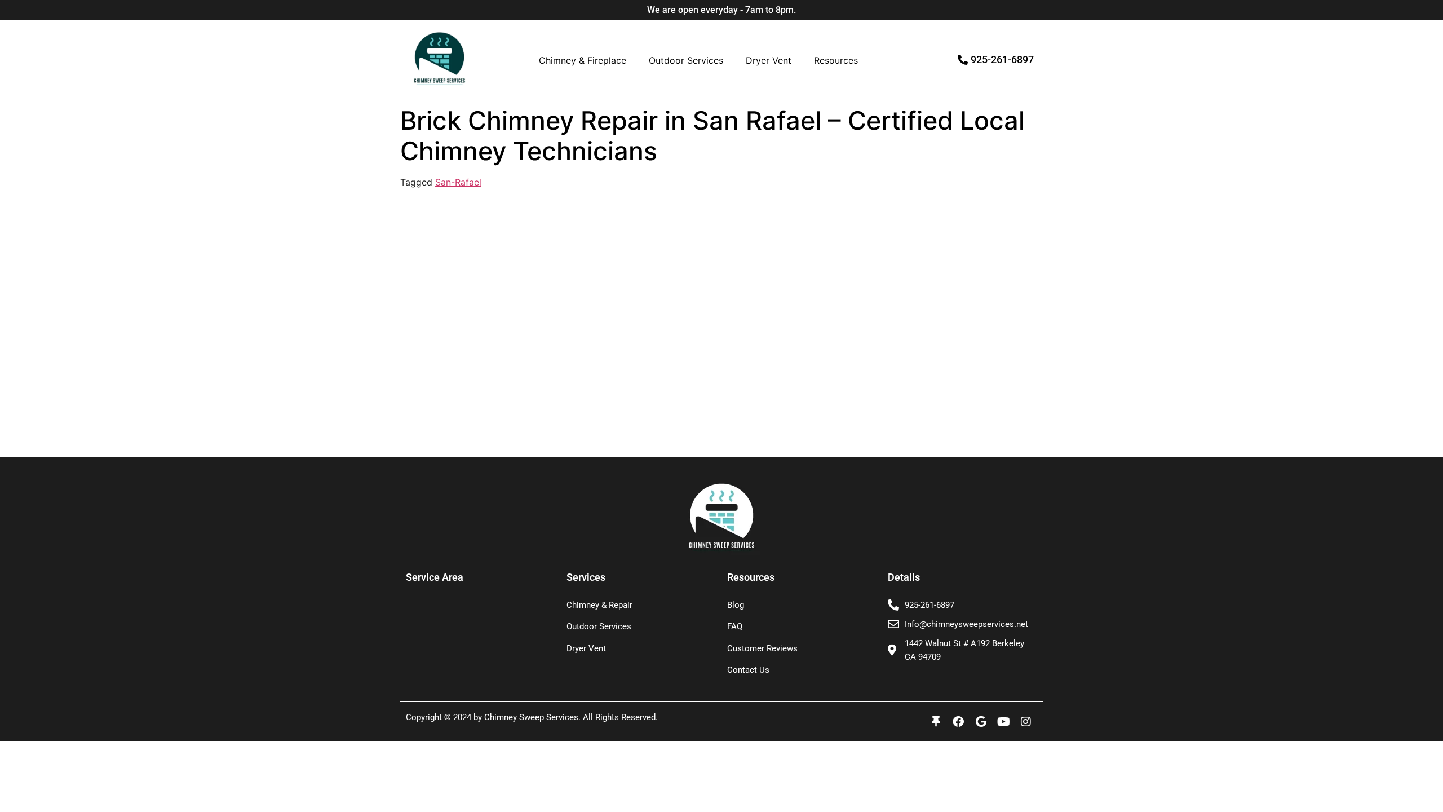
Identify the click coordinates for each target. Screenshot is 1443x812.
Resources (836, 60)
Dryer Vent (768, 60)
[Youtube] (1003, 721)
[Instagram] (1026, 721)
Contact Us (748, 670)
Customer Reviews (762, 648)
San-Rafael (458, 182)
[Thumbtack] (935, 721)
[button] (585, 60)
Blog (735, 605)
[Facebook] (958, 721)
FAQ (734, 626)
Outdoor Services (686, 60)
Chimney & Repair (599, 605)
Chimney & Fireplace (582, 60)
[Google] (981, 721)
